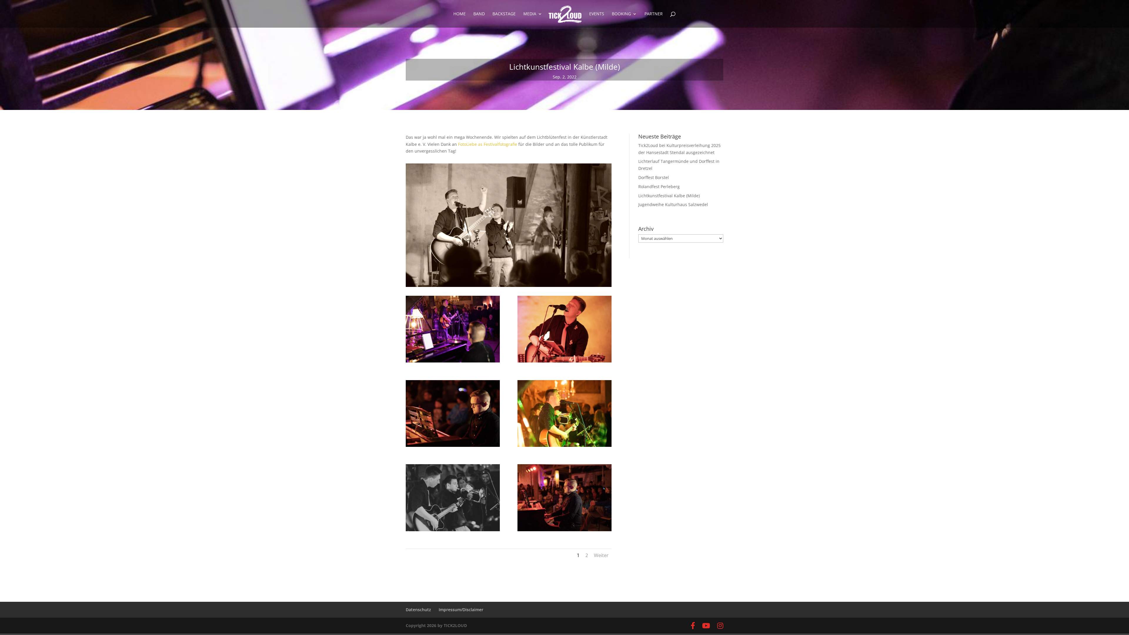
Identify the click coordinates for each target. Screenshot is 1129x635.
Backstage (504, 14)
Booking (621, 14)
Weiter (601, 555)
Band (479, 14)
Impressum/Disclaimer (461, 609)
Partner (653, 14)
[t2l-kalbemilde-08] (453, 531)
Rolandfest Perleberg (659, 186)
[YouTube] (706, 625)
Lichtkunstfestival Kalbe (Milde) (669, 195)
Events (596, 14)
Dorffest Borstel (653, 177)
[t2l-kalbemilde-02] (564, 531)
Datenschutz (418, 609)
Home (459, 14)
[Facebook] (693, 625)
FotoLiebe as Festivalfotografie (487, 144)
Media (529, 14)
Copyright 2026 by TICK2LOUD (436, 625)
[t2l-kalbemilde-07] (564, 446)
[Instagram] (720, 625)
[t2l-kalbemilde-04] (564, 362)
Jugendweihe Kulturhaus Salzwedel (673, 204)
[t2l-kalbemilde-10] (453, 446)
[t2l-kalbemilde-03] (453, 362)
